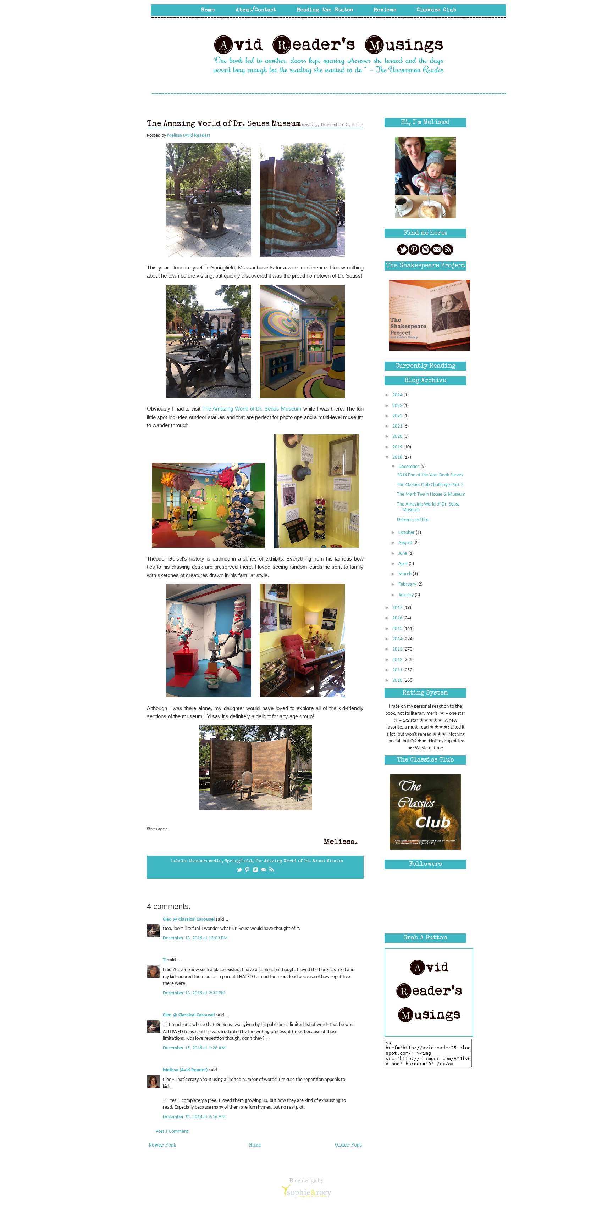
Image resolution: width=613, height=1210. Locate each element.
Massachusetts (205, 861)
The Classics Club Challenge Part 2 (430, 484)
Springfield (238, 861)
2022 (397, 416)
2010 (397, 680)
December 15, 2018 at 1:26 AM (194, 1048)
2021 (397, 426)
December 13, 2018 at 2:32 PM (194, 993)
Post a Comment (172, 1131)
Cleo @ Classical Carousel (189, 919)
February (407, 584)
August (405, 543)
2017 (397, 607)
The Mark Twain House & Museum (431, 494)
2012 (397, 660)
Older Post (348, 1145)
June (403, 553)
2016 (397, 618)
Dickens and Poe (413, 520)
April (403, 564)
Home (255, 1145)
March (405, 574)
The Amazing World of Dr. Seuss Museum (252, 409)
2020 (397, 436)
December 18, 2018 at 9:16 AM (194, 1117)
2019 (397, 447)
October (407, 532)
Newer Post (162, 1145)
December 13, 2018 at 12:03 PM (195, 938)
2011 (397, 670)
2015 (397, 628)
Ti (164, 960)
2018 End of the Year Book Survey (430, 475)
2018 (397, 457)
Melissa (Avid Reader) (185, 1070)
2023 (397, 405)
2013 (397, 649)
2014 (397, 639)
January (406, 595)
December (409, 466)
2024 (397, 395)
